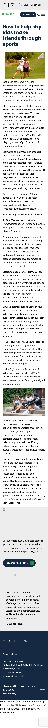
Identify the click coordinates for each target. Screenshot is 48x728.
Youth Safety (19, 5)
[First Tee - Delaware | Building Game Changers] (11, 14)
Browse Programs (17, 562)
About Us (5, 5)
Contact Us (12, 5)
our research (14, 135)
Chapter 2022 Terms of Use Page (19, 686)
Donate (26, 15)
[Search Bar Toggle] (38, 15)
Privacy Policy (9, 693)
